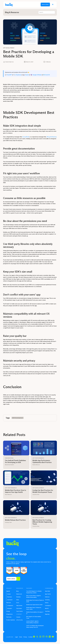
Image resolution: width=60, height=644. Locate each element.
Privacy (25, 637)
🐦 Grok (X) (46, 75)
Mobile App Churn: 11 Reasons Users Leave (33, 608)
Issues (9, 594)
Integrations (9, 614)
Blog (17, 591)
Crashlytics (48, 605)
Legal (16, 637)
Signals (8, 591)
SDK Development (17, 418)
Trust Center (19, 611)
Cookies (30, 637)
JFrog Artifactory (51, 137)
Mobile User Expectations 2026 (34, 604)
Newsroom (19, 594)
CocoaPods (25, 137)
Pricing (8, 611)
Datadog (47, 599)
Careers (18, 617)
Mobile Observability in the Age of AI (34, 612)
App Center (48, 594)
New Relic (47, 591)
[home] (9, 4)
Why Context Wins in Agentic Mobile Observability (33, 596)
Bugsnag (47, 614)
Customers (19, 608)
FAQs (17, 599)
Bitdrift (47, 608)
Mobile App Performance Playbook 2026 (35, 601)
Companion (10, 605)
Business (9, 597)
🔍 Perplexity (17, 75)
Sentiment (9, 599)
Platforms (8, 617)
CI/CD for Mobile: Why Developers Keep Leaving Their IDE (35, 626)
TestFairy (47, 611)
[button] (53, 4)
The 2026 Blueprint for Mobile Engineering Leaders (33, 591)
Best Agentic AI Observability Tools (33, 617)
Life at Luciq (19, 620)
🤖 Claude (26, 75)
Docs (17, 602)
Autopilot (9, 608)
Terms (20, 637)
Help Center (19, 605)
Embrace (47, 597)
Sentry (46, 602)
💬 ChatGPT (8, 75)
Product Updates (10, 620)
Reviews (18, 597)
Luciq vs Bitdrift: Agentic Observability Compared (32, 621)
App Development (8, 48)
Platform (8, 602)
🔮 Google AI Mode (36, 75)
